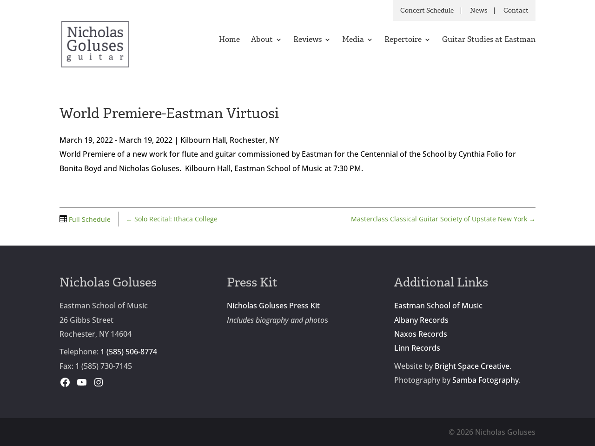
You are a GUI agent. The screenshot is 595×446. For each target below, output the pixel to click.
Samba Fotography (485, 380)
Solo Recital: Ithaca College (172, 218)
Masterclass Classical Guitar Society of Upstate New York (443, 218)
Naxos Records (420, 334)
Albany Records (421, 320)
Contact (516, 10)
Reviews (307, 40)
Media (353, 40)
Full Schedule (89, 219)
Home (229, 40)
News (478, 10)
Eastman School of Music (438, 305)
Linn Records (417, 348)
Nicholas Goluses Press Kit (273, 305)
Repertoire (403, 40)
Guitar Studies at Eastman (489, 40)
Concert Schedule (427, 10)
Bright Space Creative (472, 366)
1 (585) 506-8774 (128, 351)
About (262, 40)
